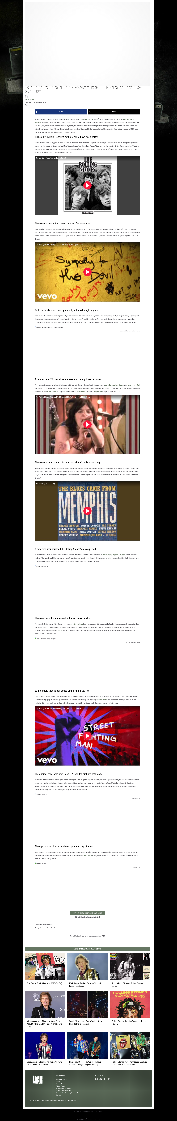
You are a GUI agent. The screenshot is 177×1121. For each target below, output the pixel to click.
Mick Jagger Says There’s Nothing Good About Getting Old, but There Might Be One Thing (44, 1024)
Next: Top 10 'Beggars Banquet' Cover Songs (87, 913)
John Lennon (110, 385)
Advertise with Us (61, 1079)
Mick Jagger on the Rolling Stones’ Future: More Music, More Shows (44, 1063)
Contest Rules (60, 1084)
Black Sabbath (82, 392)
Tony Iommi (97, 392)
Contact (58, 1095)
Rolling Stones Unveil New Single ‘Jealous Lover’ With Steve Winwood (129, 1063)
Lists (44, 928)
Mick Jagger (127, 119)
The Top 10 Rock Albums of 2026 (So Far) (44, 983)
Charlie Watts (102, 700)
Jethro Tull (136, 385)
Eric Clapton (119, 385)
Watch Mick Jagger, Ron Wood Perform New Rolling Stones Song (85, 1022)
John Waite (88, 855)
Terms (58, 1081)
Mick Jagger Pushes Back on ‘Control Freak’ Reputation (85, 984)
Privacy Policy (60, 1086)
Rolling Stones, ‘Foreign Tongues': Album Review (129, 1022)
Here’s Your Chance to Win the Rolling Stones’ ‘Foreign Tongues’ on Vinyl (85, 1063)
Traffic (59, 630)
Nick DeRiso (29, 100)
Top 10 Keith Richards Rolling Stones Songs (127, 984)
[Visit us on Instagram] (97, 1079)
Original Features (52, 928)
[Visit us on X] (110, 1079)
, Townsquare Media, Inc (56, 1100)
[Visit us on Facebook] (105, 1079)
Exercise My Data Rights (63, 1090)
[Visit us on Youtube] (101, 1079)
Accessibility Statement (63, 1088)
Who (129, 385)
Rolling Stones (87, 119)
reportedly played (76, 624)
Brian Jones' (51, 392)
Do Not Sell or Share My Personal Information (70, 1093)
